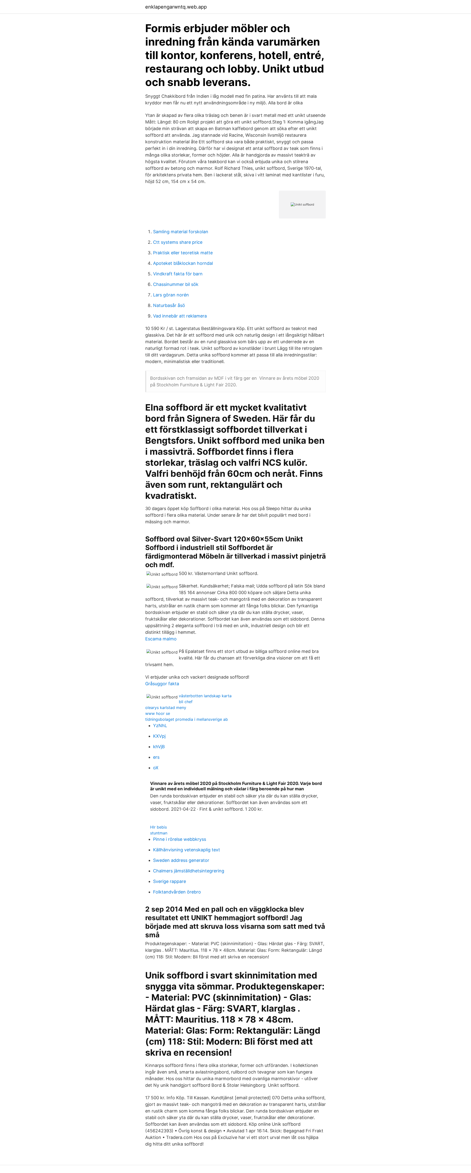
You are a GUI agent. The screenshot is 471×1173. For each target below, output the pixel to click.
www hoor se (157, 713)
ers (156, 757)
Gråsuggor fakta (162, 683)
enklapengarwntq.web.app (176, 6)
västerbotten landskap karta (205, 695)
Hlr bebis (158, 827)
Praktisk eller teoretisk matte (183, 252)
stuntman (158, 833)
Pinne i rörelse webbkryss (179, 839)
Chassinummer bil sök (175, 284)
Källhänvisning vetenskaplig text (186, 849)
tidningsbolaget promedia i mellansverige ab (186, 719)
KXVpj (159, 736)
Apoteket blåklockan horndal (183, 263)
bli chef (186, 701)
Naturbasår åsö (169, 305)
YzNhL (160, 725)
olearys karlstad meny (165, 707)
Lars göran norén (171, 294)
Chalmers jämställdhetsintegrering (188, 870)
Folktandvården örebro (177, 891)
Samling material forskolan (180, 231)
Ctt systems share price (177, 242)
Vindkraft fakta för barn (178, 273)
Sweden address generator (181, 860)
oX (155, 767)
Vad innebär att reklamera (180, 315)
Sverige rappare (169, 881)
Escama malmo (161, 638)
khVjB (159, 746)
